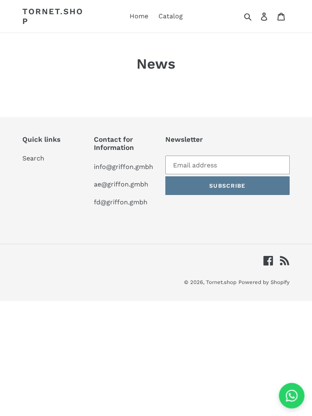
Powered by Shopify (264, 282)
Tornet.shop (52, 16)
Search (33, 158)
